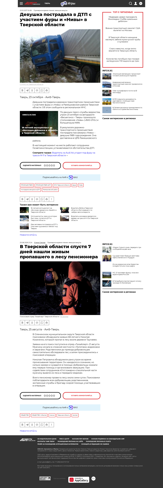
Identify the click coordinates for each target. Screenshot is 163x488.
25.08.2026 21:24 (26, 242)
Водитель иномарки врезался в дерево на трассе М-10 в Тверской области (84, 218)
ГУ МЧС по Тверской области (31, 84)
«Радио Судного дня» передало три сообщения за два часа (127, 248)
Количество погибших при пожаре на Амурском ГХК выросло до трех (122, 60)
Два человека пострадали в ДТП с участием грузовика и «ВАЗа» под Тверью (44, 226)
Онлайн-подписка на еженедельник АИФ (107, 439)
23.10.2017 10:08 (26, 10)
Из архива (64, 317)
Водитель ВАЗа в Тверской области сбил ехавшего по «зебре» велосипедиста (82, 210)
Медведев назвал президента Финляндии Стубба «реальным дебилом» (122, 19)
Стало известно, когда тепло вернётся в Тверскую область (123, 50)
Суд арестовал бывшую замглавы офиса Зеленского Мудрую (126, 257)
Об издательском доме (46, 439)
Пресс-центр (64, 439)
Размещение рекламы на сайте (70, 441)
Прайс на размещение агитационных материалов (57, 444)
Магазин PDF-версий (80, 439)
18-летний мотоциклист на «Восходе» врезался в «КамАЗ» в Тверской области (43, 210)
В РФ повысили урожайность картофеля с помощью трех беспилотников (124, 101)
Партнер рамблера (59, 478)
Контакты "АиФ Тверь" (46, 441)
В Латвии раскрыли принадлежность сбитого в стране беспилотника (127, 108)
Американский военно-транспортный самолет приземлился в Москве (127, 84)
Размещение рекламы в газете (98, 441)
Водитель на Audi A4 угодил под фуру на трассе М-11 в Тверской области (64, 154)
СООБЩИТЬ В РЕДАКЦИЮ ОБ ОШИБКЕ (95, 444)
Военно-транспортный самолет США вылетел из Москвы (123, 29)
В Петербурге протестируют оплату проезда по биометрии (127, 282)
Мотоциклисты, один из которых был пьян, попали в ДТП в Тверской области (44, 218)
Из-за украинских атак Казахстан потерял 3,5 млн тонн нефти (126, 265)
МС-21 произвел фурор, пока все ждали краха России (125, 273)
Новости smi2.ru (28, 235)
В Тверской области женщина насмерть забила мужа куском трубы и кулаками (122, 39)
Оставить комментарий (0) (81, 165)
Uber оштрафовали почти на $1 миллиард (125, 91)
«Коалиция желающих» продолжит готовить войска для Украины (126, 75)
